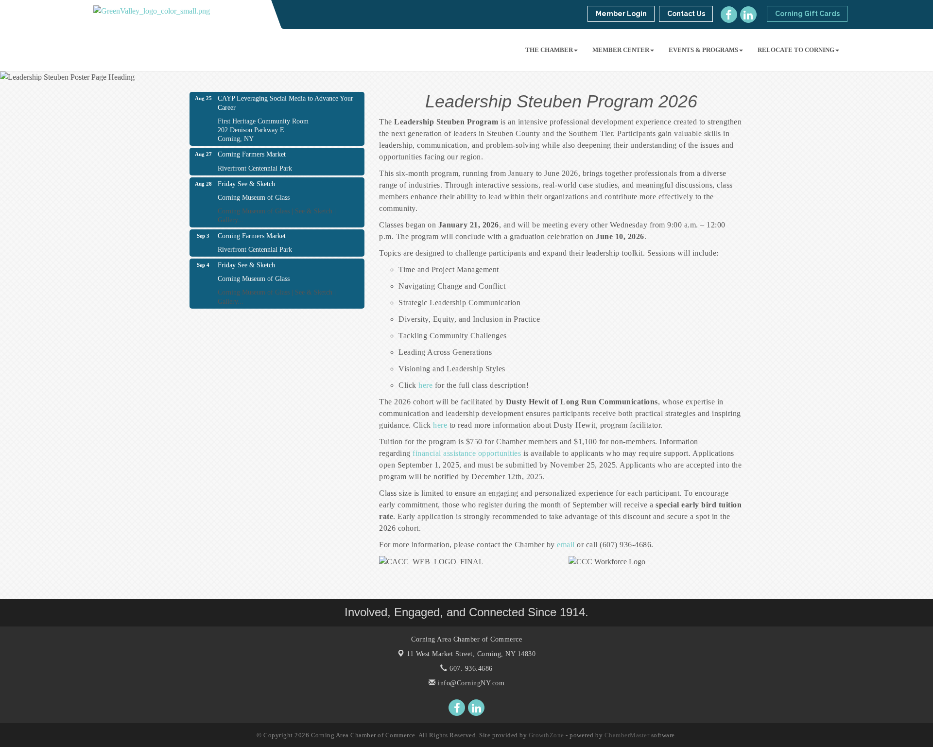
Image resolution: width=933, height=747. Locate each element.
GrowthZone (546, 735)
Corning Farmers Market (252, 154)
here (425, 385)
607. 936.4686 (470, 668)
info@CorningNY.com (470, 683)
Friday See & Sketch (246, 184)
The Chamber (549, 49)
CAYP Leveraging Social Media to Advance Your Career (285, 103)
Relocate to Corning (796, 49)
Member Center (620, 49)
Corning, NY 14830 (471, 654)
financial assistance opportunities (467, 453)
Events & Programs (703, 49)
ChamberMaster (627, 735)
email (566, 544)
